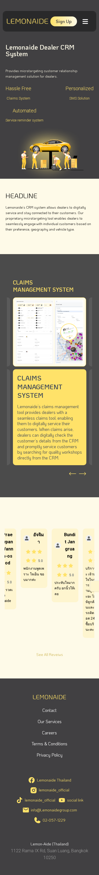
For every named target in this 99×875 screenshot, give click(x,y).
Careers (49, 732)
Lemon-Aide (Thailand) (50, 843)
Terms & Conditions (49, 743)
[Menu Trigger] (85, 21)
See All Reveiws (49, 654)
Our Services (50, 721)
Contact (49, 710)
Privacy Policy (49, 755)
